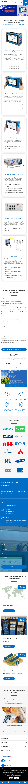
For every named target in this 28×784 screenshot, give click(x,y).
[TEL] (19, 782)
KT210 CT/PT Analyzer (10, 148)
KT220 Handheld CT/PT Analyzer (12, 146)
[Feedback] (14, 782)
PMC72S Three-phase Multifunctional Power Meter (13, 268)
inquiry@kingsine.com (10, 760)
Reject (11, 778)
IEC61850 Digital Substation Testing (14, 51)
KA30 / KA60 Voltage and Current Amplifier (12, 229)
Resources (4, 746)
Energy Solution (8, 765)
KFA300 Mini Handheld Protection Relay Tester (14, 109)
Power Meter (14, 256)
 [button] (2, 10)
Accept (16, 778)
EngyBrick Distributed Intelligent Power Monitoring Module (13, 276)
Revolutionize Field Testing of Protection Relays (14, 22)
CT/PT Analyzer (14, 138)
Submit (14, 567)
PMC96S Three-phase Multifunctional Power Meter (13, 272)
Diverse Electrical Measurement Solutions (14, 691)
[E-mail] (3, 782)
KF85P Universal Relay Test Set (12, 68)
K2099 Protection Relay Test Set (12, 112)
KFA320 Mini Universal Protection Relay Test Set (14, 63)
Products (4, 738)
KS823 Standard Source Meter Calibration (14, 192)
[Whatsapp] (8, 782)
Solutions (4, 742)
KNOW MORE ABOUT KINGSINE (13, 349)
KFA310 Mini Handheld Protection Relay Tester (14, 105)
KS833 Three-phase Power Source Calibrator (12, 185)
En (18, 2)
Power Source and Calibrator (14, 174)
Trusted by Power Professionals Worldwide (14, 291)
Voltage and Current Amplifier (14, 218)
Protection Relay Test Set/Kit (14, 94)
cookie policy (12, 775)
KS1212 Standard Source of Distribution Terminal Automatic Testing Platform (13, 189)
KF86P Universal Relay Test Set (12, 66)
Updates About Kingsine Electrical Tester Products (14, 577)
